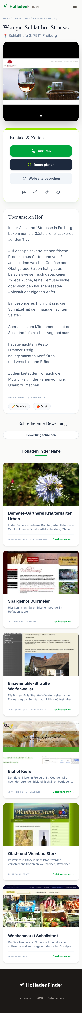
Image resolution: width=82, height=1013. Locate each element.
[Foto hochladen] (24, 192)
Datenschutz (56, 998)
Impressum (25, 998)
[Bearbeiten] (46, 192)
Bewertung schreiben (41, 435)
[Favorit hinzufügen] (57, 192)
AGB (40, 998)
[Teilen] (35, 192)
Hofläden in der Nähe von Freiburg (30, 18)
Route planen (44, 165)
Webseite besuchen (44, 178)
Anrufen (44, 151)
